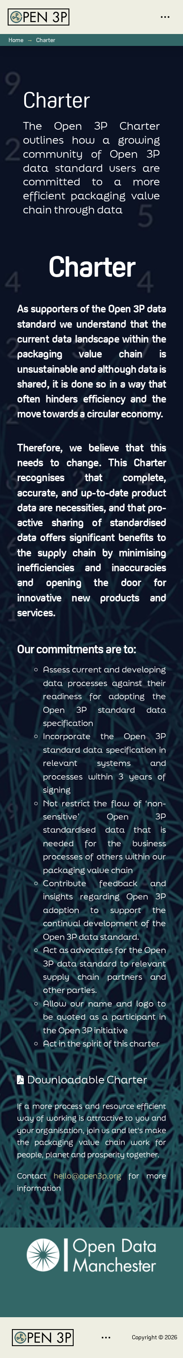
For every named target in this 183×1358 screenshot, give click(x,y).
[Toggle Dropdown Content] (164, 17)
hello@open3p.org (87, 1176)
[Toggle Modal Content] (106, 1338)
